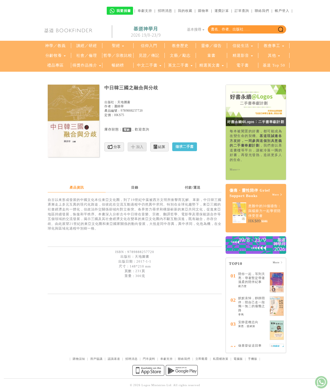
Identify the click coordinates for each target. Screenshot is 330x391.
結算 (161, 147)
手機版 (252, 358)
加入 (139, 147)
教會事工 (272, 46)
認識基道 (114, 358)
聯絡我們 (262, 11)
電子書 (242, 65)
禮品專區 (55, 65)
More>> (235, 169)
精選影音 (241, 55)
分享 (116, 147)
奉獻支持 (145, 11)
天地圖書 (123, 102)
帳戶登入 (282, 11)
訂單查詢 (242, 11)
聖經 (116, 46)
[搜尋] (280, 29)
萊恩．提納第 (246, 326)
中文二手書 (148, 65)
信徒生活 (241, 46)
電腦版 (238, 358)
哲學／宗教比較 (117, 55)
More (276, 194)
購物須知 (79, 358)
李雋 (241, 314)
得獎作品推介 (84, 65)
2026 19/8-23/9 (146, 32)
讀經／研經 (86, 46)
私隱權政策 (220, 358)
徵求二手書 (185, 147)
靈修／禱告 (211, 46)
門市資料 (149, 358)
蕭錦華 (119, 106)
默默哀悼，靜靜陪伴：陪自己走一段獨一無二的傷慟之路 (251, 304)
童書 (211, 55)
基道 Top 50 (274, 65)
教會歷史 (180, 46)
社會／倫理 (86, 55)
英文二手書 (179, 65)
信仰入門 (149, 46)
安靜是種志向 (248, 322)
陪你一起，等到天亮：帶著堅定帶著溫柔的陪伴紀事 (251, 278)
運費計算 (221, 11)
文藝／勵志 (180, 55)
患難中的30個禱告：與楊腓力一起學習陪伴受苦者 (264, 210)
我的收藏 (185, 11)
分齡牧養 (53, 55)
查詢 (145, 129)
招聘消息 (165, 11)
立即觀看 (201, 358)
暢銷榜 (118, 65)
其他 (272, 55)
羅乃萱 (242, 286)
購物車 (203, 11)
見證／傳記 (149, 55)
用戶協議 (96, 358)
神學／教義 (55, 46)
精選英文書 (210, 65)
